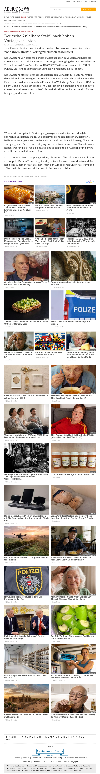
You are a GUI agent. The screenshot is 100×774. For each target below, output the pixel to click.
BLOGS (68, 2)
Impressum (36, 758)
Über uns (26, 762)
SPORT (47, 17)
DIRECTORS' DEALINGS (51, 23)
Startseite (24, 27)
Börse (31, 27)
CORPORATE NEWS (38, 23)
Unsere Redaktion (40, 762)
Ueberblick (39, 27)
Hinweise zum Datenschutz (76, 758)
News (17, 758)
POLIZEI (88, 17)
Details (66, 770)
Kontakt (26, 758)
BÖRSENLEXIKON (77, 2)
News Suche (87, 9)
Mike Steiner (55, 762)
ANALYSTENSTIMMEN (25, 23)
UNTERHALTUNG (57, 17)
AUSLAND (81, 17)
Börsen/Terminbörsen (12, 32)
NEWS (6, 17)
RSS (86, 2)
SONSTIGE (21, 20)
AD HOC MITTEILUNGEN (11, 23)
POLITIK (41, 17)
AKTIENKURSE (15, 17)
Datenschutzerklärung (53, 758)
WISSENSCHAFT (70, 17)
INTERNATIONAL (10, 20)
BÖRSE (23, 17)
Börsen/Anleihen (27, 32)
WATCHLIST (92, 2)
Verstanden (74, 770)
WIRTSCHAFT (32, 17)
